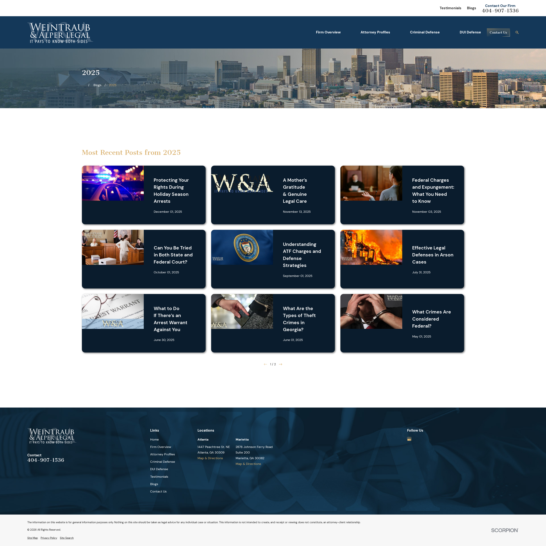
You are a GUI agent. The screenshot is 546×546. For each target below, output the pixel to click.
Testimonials (450, 8)
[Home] (60, 32)
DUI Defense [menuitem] (470, 32)
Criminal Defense (162, 462)
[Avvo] (419, 439)
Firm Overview (160, 447)
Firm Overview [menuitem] (328, 32)
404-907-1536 (500, 10)
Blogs (471, 8)
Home (154, 439)
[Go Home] (83, 85)
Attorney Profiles (162, 454)
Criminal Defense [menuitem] (425, 32)
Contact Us (498, 32)
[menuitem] (32, 538)
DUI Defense (159, 469)
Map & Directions (210, 458)
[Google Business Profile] (409, 439)
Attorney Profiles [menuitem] (375, 32)
